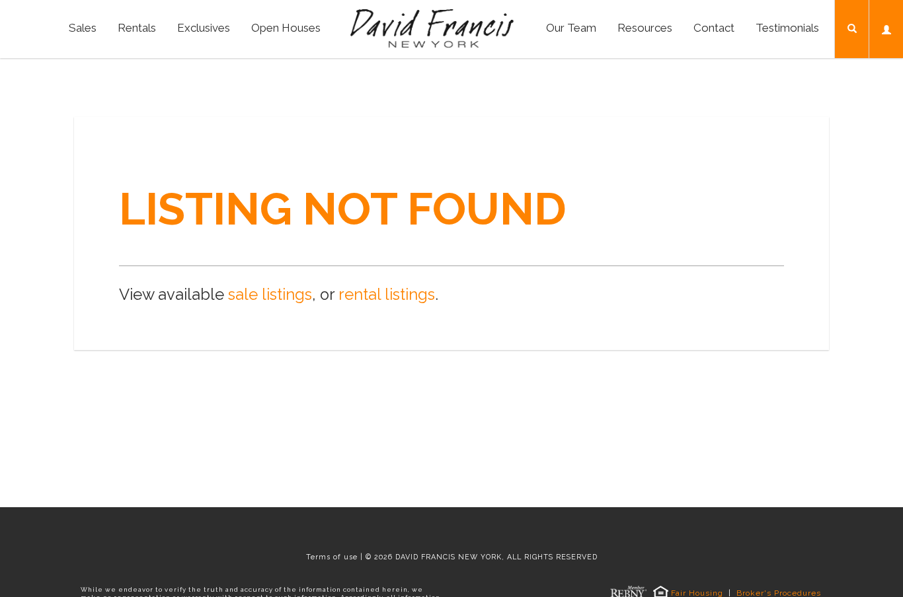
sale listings (270, 294)
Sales (83, 27)
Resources (644, 27)
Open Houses (286, 27)
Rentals (137, 27)
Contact (713, 27)
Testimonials (787, 27)
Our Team (571, 27)
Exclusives (203, 27)
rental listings (386, 294)
